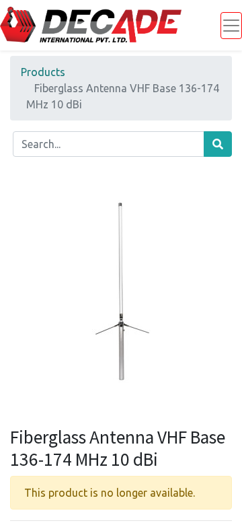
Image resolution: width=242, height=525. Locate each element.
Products (43, 72)
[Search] (218, 144)
